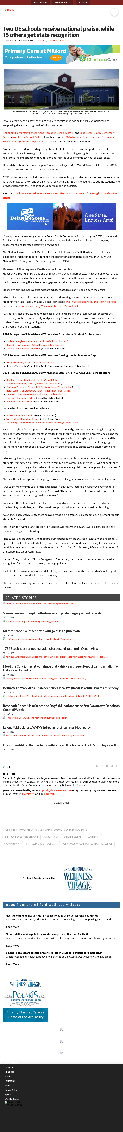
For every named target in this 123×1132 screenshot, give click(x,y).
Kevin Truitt (93, 837)
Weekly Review (12, 1056)
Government (11, 1020)
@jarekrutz (28, 794)
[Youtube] (107, 766)
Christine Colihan (72, 837)
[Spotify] (112, 766)
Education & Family (57, 41)
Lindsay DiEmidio (10, 844)
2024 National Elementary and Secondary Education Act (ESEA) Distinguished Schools (44, 830)
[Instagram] (117, 766)
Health (8, 1042)
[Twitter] (97, 766)
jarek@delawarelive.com (57, 790)
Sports (8, 1051)
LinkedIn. (50, 794)
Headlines (42, 41)
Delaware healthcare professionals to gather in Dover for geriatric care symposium (54, 952)
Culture (9, 1024)
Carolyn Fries (51, 837)
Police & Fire (11, 1047)
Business (9, 1029)
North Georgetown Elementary (40, 844)
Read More (12, 927)
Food (7, 1033)
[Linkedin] (102, 766)
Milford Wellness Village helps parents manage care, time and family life (47, 934)
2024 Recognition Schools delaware (20, 837)
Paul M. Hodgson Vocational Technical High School (87, 844)
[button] (114, 12)
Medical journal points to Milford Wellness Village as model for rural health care (52, 915)
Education (10, 1038)
